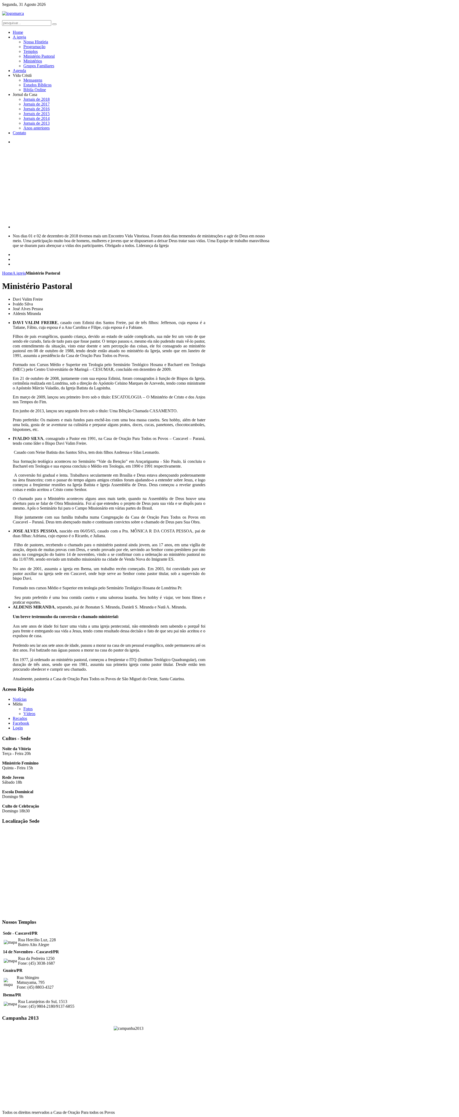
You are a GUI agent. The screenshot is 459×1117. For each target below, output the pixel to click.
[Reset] (54, 24)
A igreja (19, 273)
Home (7, 273)
